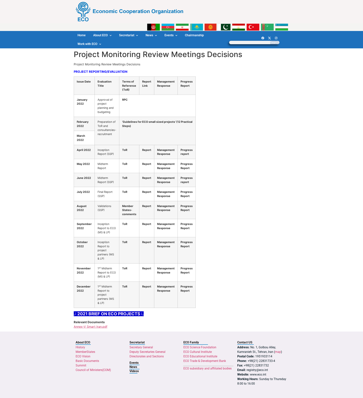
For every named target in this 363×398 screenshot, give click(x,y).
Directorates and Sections (147, 356)
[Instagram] (276, 38)
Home (82, 35)
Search (274, 42)
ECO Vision (83, 356)
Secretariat (126, 35)
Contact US (244, 342)
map (278, 352)
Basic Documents (87, 361)
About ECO (100, 35)
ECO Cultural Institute (197, 352)
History (80, 347)
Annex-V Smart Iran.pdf (90, 326)
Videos (134, 371)
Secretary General (141, 347)
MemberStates (85, 352)
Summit (81, 365)
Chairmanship (194, 35)
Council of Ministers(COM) (93, 370)
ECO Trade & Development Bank (204, 361)
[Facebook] (263, 38)
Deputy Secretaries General (147, 352)
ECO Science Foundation (199, 347)
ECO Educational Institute (200, 356)
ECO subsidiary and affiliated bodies (207, 368)
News (149, 35)
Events (169, 35)
